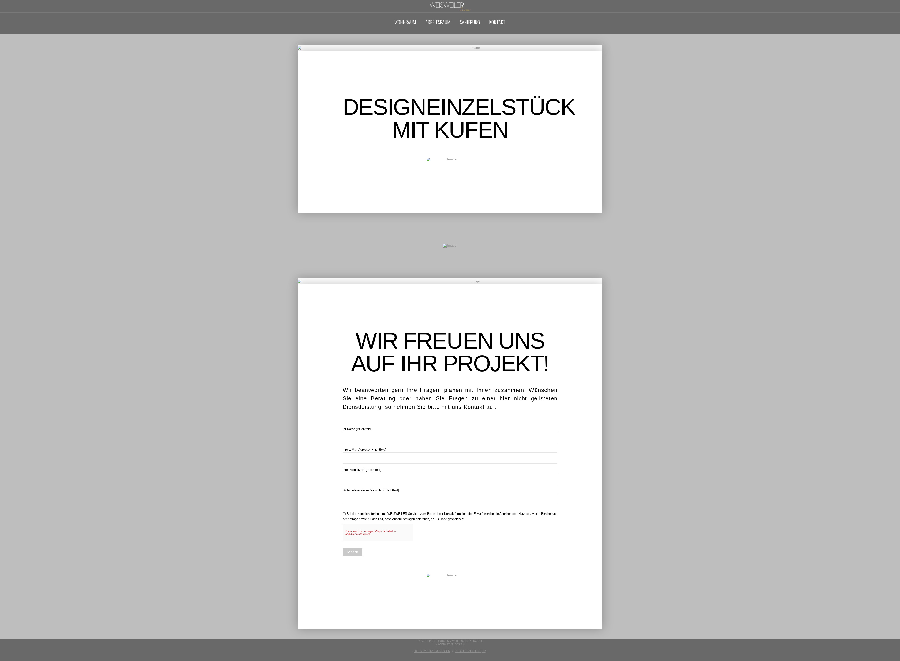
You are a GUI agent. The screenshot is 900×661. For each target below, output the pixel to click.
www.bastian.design (450, 644)
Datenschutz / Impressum (432, 651)
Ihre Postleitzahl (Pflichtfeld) (362, 470)
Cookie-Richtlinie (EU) (470, 651)
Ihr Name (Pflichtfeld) (357, 429)
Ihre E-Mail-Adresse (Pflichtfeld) (364, 449)
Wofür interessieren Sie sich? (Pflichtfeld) (371, 490)
